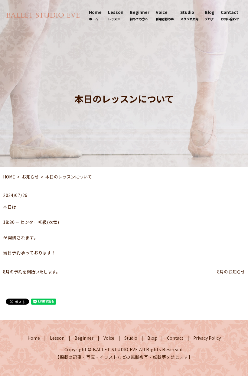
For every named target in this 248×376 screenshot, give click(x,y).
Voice (165, 15)
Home (95, 15)
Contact (230, 15)
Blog (209, 15)
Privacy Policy (207, 338)
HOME (9, 177)
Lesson (115, 15)
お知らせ (30, 177)
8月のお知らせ (231, 272)
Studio (189, 15)
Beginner (139, 15)
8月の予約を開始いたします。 (31, 272)
